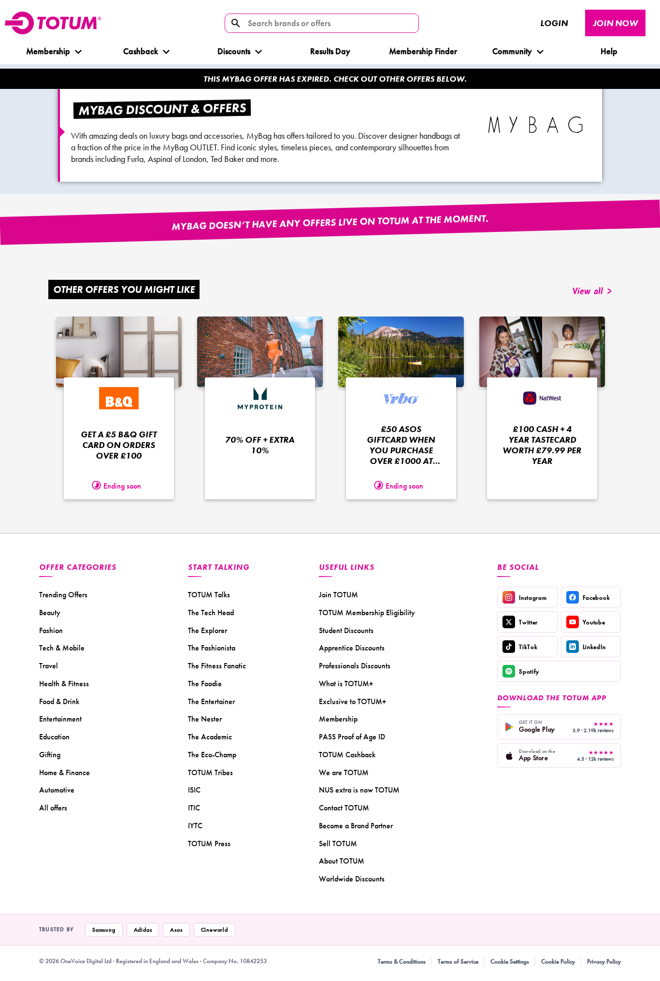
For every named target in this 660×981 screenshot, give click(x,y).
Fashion (51, 630)
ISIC (194, 790)
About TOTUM (341, 861)
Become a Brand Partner (356, 826)
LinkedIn (594, 647)
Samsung (103, 930)
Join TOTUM (338, 595)
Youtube (594, 622)
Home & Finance (64, 772)
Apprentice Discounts (352, 648)
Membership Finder (423, 51)
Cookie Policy (558, 961)
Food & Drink (59, 701)
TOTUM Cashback (347, 755)
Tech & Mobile (62, 648)
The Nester (205, 719)
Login (554, 23)
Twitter (528, 622)
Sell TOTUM (338, 843)
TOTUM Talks (209, 595)
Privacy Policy (604, 961)
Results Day (330, 51)
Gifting (49, 755)
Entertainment (60, 719)
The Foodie (205, 683)
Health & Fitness (64, 683)
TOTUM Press (209, 843)
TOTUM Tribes (210, 772)
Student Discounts (346, 630)
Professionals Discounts (354, 666)
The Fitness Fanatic (217, 666)
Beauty (49, 612)
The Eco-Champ (212, 755)
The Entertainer (211, 701)
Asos (176, 930)
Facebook (596, 597)
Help (608, 51)
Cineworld (214, 930)
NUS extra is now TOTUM (359, 790)
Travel (48, 666)
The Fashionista (211, 648)
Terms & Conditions (402, 961)
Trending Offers (63, 595)
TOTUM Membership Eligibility (367, 612)
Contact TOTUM (344, 808)
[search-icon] (236, 23)
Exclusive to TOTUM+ (352, 701)
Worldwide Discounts (352, 879)
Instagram (532, 597)
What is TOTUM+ (346, 683)
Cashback (140, 51)
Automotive (56, 790)
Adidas (143, 930)
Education (54, 737)
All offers (53, 808)
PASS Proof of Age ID (352, 737)
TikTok (528, 647)
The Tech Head (211, 612)
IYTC (195, 826)
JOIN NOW (615, 23)
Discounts (233, 51)
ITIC (194, 808)
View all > (592, 292)
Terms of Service (458, 961)
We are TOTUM (344, 772)
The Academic (210, 737)
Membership (48, 51)
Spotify (529, 671)
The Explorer (207, 630)
